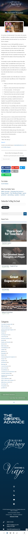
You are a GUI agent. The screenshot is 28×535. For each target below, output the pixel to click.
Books (2, 340)
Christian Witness (5, 373)
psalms (17, 195)
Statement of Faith (14, 516)
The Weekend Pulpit (16, 193)
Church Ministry (5, 378)
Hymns (2, 355)
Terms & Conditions (17, 514)
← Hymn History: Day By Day (8, 394)
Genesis (3, 331)
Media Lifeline (17, 512)
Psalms (2, 333)
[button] (3, 4)
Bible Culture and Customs (7, 380)
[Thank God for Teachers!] (14, 235)
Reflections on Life (5, 382)
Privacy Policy (9, 514)
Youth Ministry (4, 347)
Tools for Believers (5, 328)
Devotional (3, 362)
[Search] (25, 213)
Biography (3, 353)
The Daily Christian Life (6, 324)
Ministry (3, 351)
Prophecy (3, 360)
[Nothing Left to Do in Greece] (14, 304)
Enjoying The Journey (6, 375)
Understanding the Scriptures (8, 357)
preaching (11, 195)
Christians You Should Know (7, 371)
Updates (3, 376)
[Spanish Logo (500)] (14, 470)
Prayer (2, 358)
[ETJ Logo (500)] (14, 445)
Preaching (15, 16)
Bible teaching (4, 326)
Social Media (4, 369)
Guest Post (3, 336)
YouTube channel (6, 147)
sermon (22, 195)
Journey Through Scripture (7, 329)
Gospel (2, 349)
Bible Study (4, 345)
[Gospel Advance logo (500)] (14, 419)
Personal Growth (5, 338)
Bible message (5, 191)
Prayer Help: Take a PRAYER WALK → (17, 398)
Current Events (4, 366)
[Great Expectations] (14, 281)
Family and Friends (5, 342)
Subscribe (23, 159)
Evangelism (4, 385)
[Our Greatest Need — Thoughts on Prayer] (14, 258)
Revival (3, 344)
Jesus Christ (4, 368)
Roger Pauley (5, 193)
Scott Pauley (14, 15)
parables (3, 387)
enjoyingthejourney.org (19, 145)
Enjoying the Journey (17, 191)
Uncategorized (4, 334)
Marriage (3, 364)
